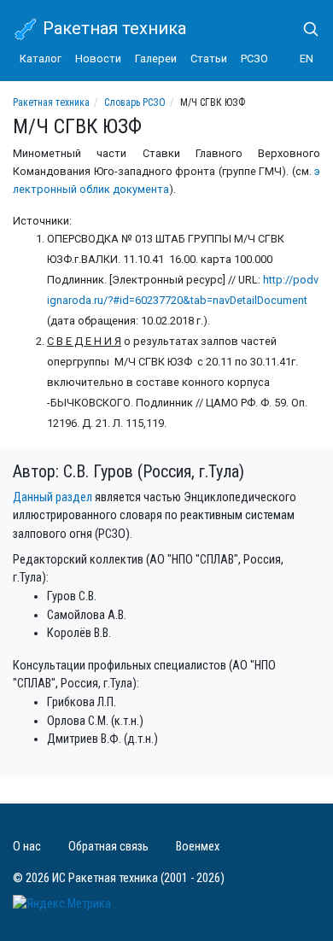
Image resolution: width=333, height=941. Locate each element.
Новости (98, 58)
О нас (27, 846)
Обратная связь (108, 846)
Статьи (208, 58)
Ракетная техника (112, 28)
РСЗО (254, 58)
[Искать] (304, 29)
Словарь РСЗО (135, 102)
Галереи (156, 58)
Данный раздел (52, 497)
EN (306, 58)
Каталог (40, 58)
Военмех (197, 846)
